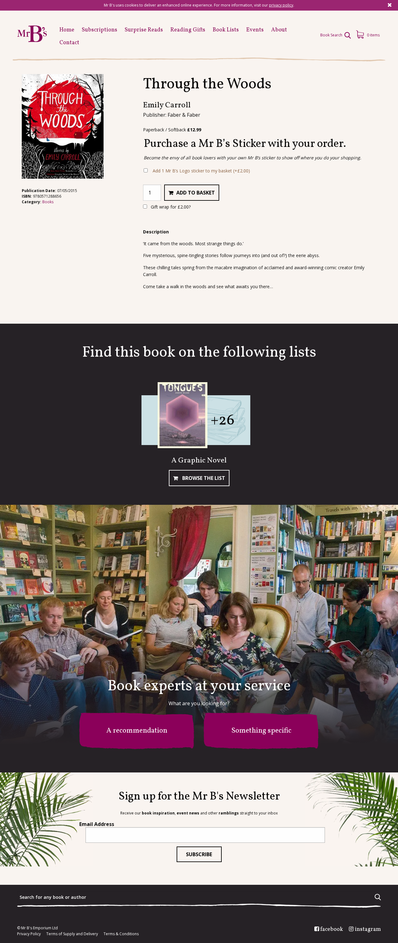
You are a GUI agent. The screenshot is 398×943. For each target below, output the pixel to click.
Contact (69, 43)
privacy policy (281, 5)
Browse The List (203, 478)
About (279, 30)
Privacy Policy (29, 934)
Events (255, 30)
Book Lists (226, 30)
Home (66, 30)
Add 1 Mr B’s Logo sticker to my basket (201, 171)
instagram (368, 929)
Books (47, 201)
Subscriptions (99, 30)
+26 (222, 420)
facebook (331, 929)
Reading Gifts (187, 30)
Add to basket (195, 192)
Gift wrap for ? (170, 207)
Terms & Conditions (121, 934)
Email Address (96, 824)
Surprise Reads (144, 30)
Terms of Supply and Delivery (72, 934)
